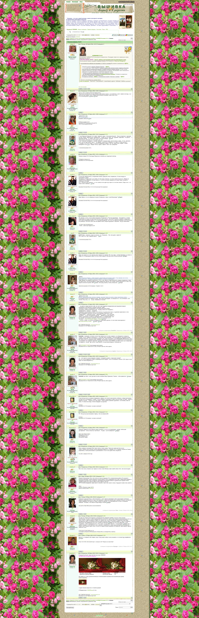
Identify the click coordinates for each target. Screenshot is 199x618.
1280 (106, 174)
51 (84, 35)
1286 (106, 294)
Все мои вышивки (82, 86)
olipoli (71, 476)
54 (88, 35)
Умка (72, 497)
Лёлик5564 (71, 396)
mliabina (72, 467)
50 (82, 35)
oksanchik (71, 114)
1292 (106, 412)
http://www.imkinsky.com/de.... (86, 321)
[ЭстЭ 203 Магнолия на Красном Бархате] (83, 585)
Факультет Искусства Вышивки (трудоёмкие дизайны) (82, 38)
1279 (106, 154)
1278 (106, 134)
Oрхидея (72, 535)
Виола (71, 91)
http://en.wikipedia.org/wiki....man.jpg (93, 319)
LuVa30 (72, 154)
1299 (104, 535)
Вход (81, 1)
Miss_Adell (71, 216)
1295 (107, 467)
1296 (103, 476)
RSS (107, 29)
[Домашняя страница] (88, 88)
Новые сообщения (82, 29)
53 (87, 35)
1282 (106, 216)
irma (72, 134)
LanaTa (71, 446)
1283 (106, 233)
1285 (106, 273)
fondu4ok (78, 36)
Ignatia (71, 334)
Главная (68, 1)
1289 (106, 356)
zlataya (71, 44)
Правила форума (91, 29)
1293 (106, 427)
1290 (106, 374)
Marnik (71, 273)
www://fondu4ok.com (95, 324)
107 (92, 35)
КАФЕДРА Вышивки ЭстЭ (102, 38)
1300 (106, 553)
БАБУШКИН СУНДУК (85, 345)
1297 (104, 497)
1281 (106, 195)
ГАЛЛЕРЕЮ (91, 488)
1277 (106, 114)
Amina (71, 294)
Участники (98, 29)
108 (93, 35)
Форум (67, 38)
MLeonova (71, 427)
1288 (106, 334)
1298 (104, 516)
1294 (106, 446)
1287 (106, 304)
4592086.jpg (90, 590)
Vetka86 (72, 516)
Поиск (103, 29)
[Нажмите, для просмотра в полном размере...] (102, 574)
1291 (106, 396)
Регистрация (75, 1)
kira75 (71, 174)
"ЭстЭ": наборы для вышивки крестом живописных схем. (110, 59)
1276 (106, 91)
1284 (106, 253)
